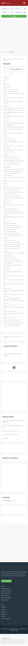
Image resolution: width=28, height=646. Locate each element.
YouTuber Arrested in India (10, 431)
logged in (13, 353)
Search (14, 16)
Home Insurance (5, 593)
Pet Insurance (5, 595)
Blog (7, 52)
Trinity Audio (17, 69)
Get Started (6, 581)
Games (3, 611)
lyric (12, 336)
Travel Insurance (5, 600)
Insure (3, 586)
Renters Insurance (6, 597)
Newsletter (4, 614)
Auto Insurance (5, 588)
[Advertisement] (14, 34)
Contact (3, 607)
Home (2, 52)
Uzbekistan (6, 438)
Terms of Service (5, 618)
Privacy (3, 616)
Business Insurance (6, 591)
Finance (3, 609)
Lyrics (15, 336)
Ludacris (5, 60)
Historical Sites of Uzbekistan (10, 434)
